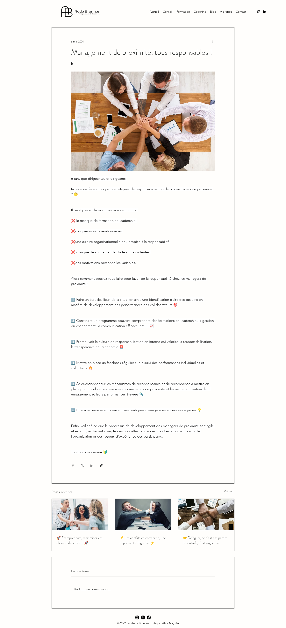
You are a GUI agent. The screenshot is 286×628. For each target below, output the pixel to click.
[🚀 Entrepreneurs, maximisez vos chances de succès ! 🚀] (80, 514)
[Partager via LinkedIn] (92, 465)
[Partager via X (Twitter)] (82, 465)
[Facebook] (149, 617)
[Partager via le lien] (101, 465)
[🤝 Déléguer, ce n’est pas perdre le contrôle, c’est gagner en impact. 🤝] (206, 514)
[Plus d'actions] (212, 41)
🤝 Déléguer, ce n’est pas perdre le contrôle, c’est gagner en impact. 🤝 (205, 540)
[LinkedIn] (265, 12)
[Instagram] (137, 617)
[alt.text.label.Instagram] (259, 12)
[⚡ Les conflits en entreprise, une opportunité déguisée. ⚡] (143, 514)
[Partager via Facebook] (73, 465)
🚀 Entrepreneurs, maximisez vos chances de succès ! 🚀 (79, 540)
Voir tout (229, 491)
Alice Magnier (170, 623)
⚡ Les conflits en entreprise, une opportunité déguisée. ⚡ (143, 540)
